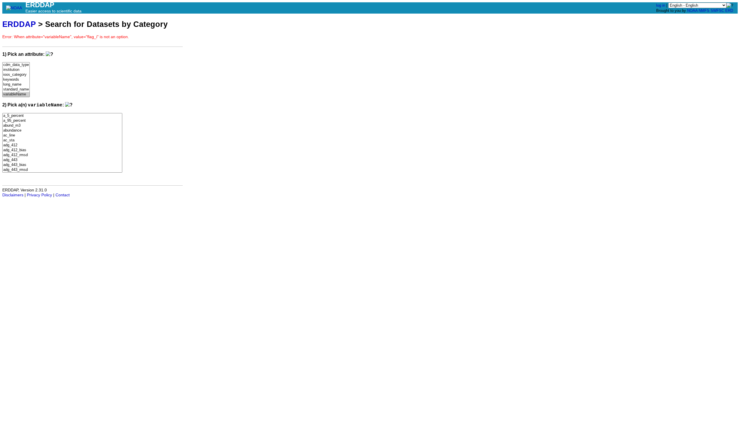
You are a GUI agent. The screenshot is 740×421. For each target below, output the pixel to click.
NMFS (704, 10)
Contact (63, 195)
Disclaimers (12, 195)
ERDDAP (19, 24)
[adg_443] (62, 160)
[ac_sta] (62, 140)
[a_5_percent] (62, 115)
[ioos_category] (16, 74)
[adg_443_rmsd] (62, 169)
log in (660, 5)
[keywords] (16, 79)
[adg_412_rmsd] (62, 155)
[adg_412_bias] (62, 150)
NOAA (692, 10)
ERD (729, 10)
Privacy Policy (39, 195)
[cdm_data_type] (16, 64)
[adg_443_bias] (62, 165)
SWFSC (717, 10)
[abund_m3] (62, 125)
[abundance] (62, 130)
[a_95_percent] (62, 120)
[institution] (16, 69)
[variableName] (16, 94)
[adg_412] (62, 145)
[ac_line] (62, 135)
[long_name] (16, 84)
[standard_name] (16, 89)
